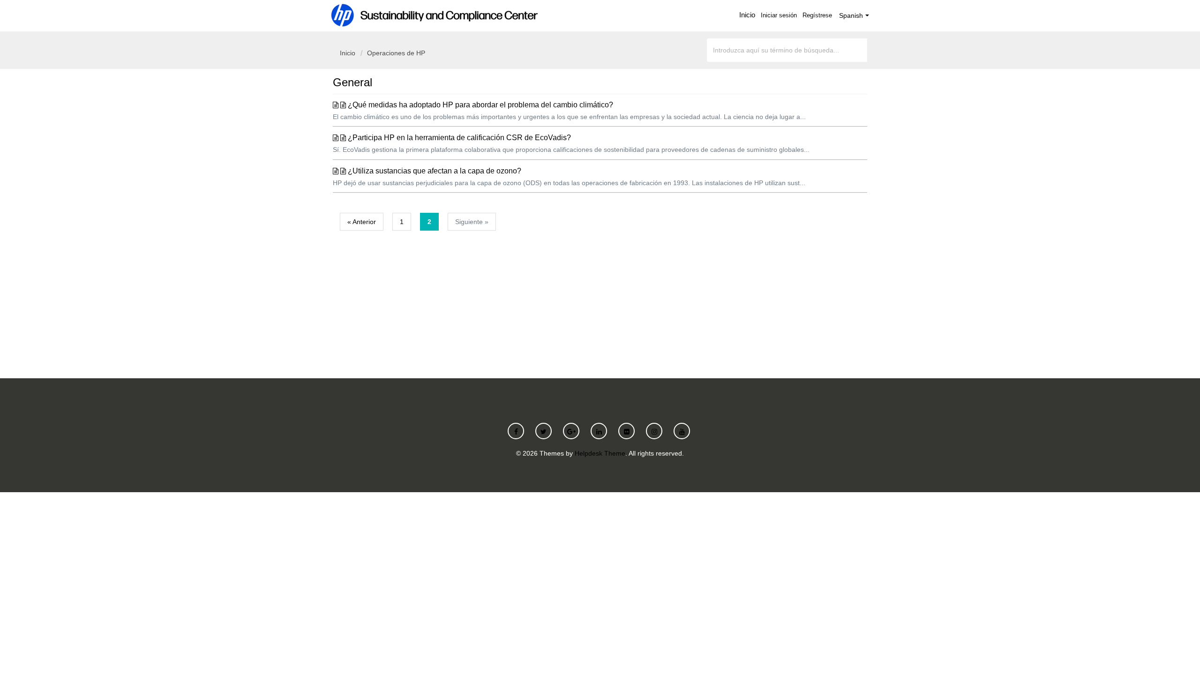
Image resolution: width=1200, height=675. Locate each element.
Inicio (747, 15)
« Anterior (361, 221)
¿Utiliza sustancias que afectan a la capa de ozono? (434, 171)
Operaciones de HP (396, 53)
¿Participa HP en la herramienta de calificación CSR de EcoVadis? (459, 138)
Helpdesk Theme (600, 453)
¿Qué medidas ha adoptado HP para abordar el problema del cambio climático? (480, 105)
